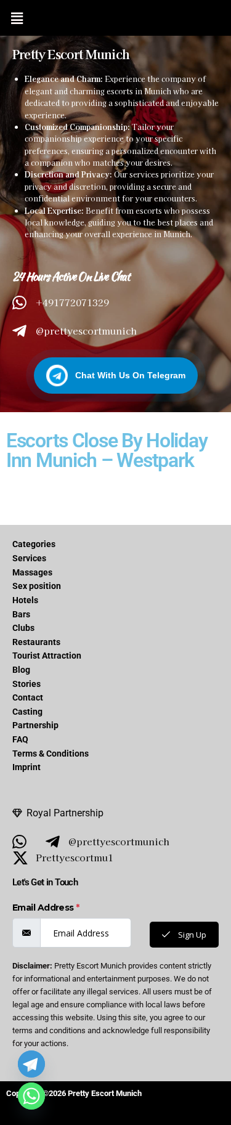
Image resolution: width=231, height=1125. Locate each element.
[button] (16, 18)
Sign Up (191, 934)
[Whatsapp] (31, 1096)
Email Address (45, 907)
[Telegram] (31, 1064)
